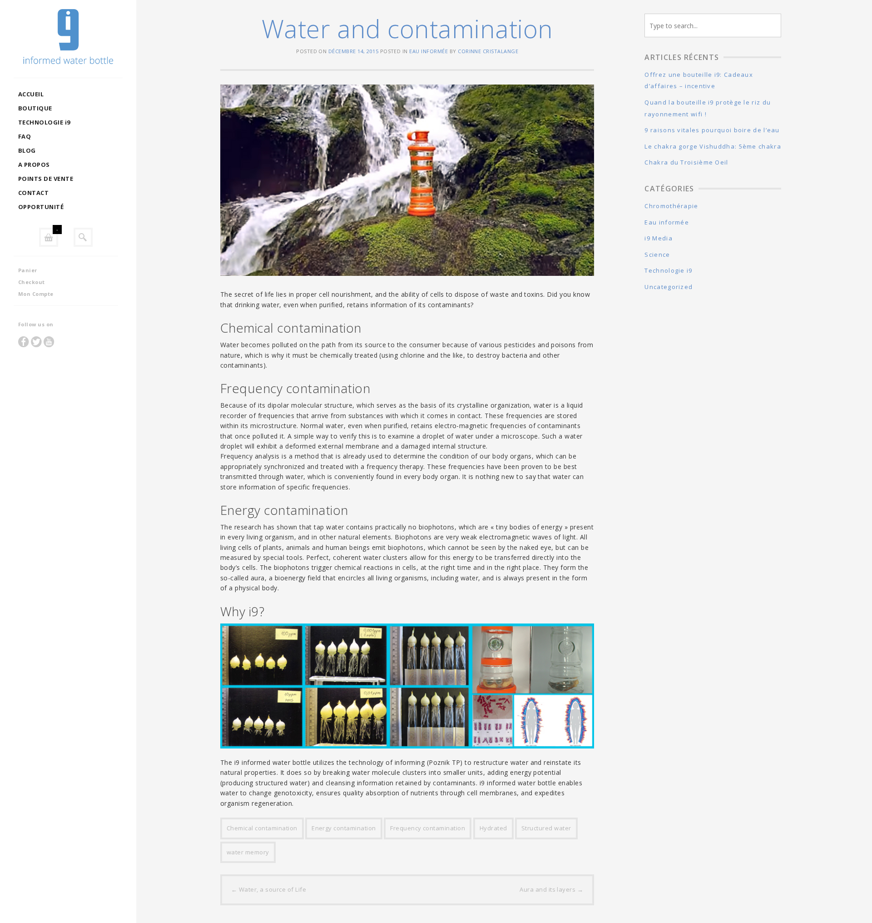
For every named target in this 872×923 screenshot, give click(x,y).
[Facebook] (23, 341)
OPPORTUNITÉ (41, 207)
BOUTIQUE (35, 108)
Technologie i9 (668, 270)
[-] (48, 237)
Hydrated (493, 828)
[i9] (68, 39)
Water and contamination (407, 28)
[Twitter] (36, 341)
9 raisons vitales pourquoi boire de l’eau (711, 130)
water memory (248, 852)
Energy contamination (344, 828)
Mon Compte (36, 293)
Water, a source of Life (268, 889)
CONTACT (33, 193)
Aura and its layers (551, 889)
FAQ (24, 136)
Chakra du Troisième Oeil (686, 162)
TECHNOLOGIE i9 (44, 122)
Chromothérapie (671, 206)
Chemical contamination (262, 828)
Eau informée (428, 51)
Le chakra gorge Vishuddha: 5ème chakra (712, 146)
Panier (27, 270)
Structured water (546, 828)
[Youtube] (49, 341)
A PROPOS (34, 164)
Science (657, 254)
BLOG (27, 150)
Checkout (31, 281)
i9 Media (658, 238)
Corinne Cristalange (488, 51)
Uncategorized (668, 287)
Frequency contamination (427, 828)
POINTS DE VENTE (45, 179)
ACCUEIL (31, 94)
